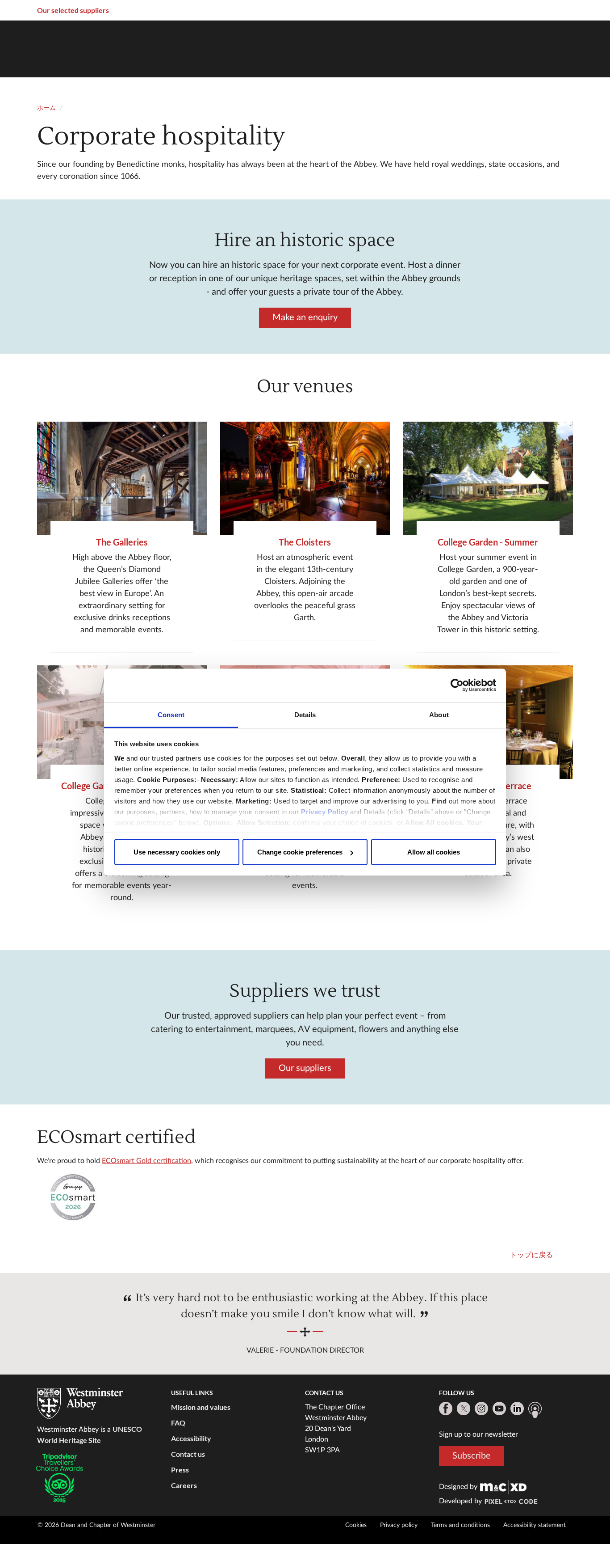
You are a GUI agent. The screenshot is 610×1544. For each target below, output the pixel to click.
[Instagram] (481, 1408)
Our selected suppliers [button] (73, 10)
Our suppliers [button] (305, 1068)
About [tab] (439, 714)
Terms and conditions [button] (460, 1525)
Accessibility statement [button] (534, 1525)
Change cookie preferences (300, 852)
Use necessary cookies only (177, 852)
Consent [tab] (171, 714)
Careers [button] (184, 1485)
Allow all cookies (433, 852)
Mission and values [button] (200, 1407)
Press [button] (180, 1469)
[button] (122, 478)
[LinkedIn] (517, 1408)
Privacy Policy (324, 811)
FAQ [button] (178, 1422)
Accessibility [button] (191, 1438)
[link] (503, 1486)
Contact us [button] (188, 1454)
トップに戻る (531, 1255)
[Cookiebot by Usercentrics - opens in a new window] (457, 685)
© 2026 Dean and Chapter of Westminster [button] (96, 1525)
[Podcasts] (535, 1410)
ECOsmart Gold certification (146, 1160)
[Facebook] (445, 1408)
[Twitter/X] (463, 1408)
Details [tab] (305, 714)
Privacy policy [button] (399, 1525)
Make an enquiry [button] (305, 317)
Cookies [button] (356, 1525)
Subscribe (471, 1455)
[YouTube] (499, 1408)
